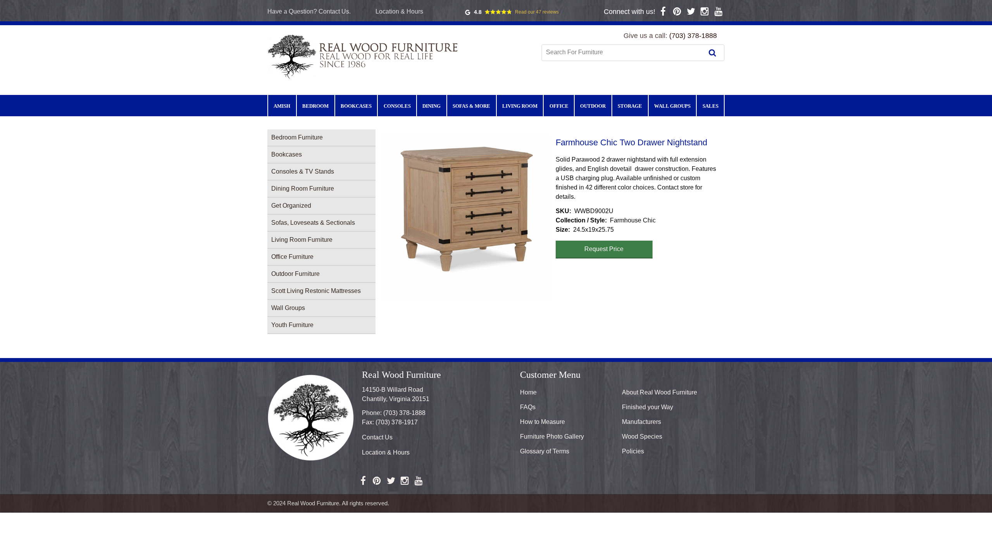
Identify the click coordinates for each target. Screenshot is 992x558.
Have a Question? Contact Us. (309, 11)
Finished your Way (647, 407)
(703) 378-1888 (693, 36)
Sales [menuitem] (710, 106)
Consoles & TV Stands (302, 171)
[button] (465, 218)
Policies (633, 451)
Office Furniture (292, 256)
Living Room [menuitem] (519, 106)
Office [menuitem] (558, 106)
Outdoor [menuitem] (593, 106)
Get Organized (291, 205)
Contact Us (377, 437)
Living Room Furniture (301, 239)
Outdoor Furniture (295, 273)
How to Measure (542, 421)
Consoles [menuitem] (397, 106)
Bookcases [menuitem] (356, 106)
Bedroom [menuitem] (315, 106)
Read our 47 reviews (537, 12)
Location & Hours (399, 11)
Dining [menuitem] (431, 106)
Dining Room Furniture (302, 188)
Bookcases (286, 154)
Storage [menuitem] (630, 106)
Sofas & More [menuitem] (471, 106)
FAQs (528, 407)
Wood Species (642, 436)
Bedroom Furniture (297, 137)
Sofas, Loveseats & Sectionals (313, 222)
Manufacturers (641, 421)
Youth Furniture (292, 325)
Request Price (603, 249)
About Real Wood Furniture (659, 392)
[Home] (364, 56)
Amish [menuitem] (282, 106)
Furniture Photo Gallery (552, 436)
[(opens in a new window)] (663, 11)
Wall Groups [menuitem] (672, 106)
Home (528, 392)
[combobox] (623, 52)
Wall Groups (288, 308)
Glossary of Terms (544, 451)
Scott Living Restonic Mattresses (316, 291)
